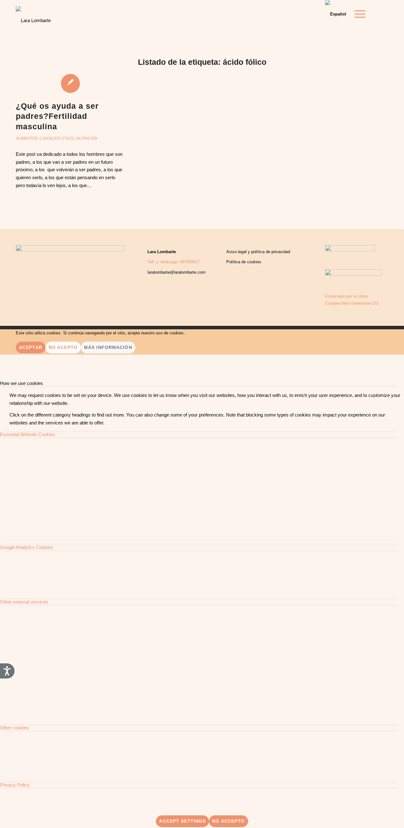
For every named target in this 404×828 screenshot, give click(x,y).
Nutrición (87, 138)
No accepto (228, 821)
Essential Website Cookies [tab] (27, 434)
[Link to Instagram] (383, 14)
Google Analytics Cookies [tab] (26, 547)
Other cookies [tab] (14, 727)
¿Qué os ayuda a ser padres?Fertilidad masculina (57, 116)
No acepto (63, 347)
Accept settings (182, 821)
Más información (108, 347)
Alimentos (27, 138)
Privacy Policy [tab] (15, 785)
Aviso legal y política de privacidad (258, 251)
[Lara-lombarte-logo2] (33, 15)
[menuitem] (357, 14)
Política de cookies (243, 261)
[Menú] (357, 14)
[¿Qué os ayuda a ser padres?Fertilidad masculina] (70, 83)
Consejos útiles (56, 138)
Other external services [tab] (24, 602)
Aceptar (30, 347)
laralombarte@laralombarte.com (176, 272)
